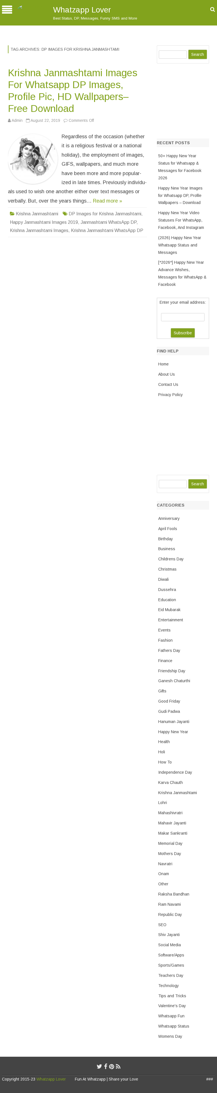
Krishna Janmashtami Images (39, 230)
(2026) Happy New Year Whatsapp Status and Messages (179, 245)
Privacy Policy (170, 394)
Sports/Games (171, 965)
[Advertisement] (187, 99)
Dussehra (167, 589)
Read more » (107, 201)
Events (164, 630)
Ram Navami (169, 904)
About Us (166, 374)
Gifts (162, 691)
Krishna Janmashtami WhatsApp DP (107, 230)
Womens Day (170, 1036)
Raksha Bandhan (173, 894)
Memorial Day (170, 843)
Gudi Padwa (169, 711)
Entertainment (170, 620)
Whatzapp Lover (82, 9)
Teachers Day (170, 975)
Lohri (162, 802)
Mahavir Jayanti (172, 823)
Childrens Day (171, 559)
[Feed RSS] (118, 1066)
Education (167, 599)
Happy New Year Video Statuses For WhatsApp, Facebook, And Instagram (181, 220)
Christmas (167, 569)
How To (165, 762)
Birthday (165, 539)
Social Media (169, 945)
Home (163, 364)
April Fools (167, 528)
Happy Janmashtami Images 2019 (44, 222)
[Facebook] (105, 1066)
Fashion (165, 640)
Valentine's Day (172, 1005)
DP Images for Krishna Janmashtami (105, 213)
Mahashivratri (170, 813)
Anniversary (169, 518)
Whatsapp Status (173, 1026)
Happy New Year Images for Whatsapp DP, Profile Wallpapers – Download (180, 195)
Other (163, 884)
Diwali (163, 579)
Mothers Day (169, 853)
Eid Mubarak (169, 609)
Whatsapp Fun (171, 1016)
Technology (168, 985)
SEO (162, 924)
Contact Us (168, 384)
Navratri (165, 864)
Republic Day (170, 914)
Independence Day (175, 772)
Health (164, 741)
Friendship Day (171, 671)
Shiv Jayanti (169, 934)
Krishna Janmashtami (37, 213)
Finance (165, 660)
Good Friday (169, 701)
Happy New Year (173, 732)
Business (166, 548)
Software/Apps (171, 955)
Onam (163, 873)
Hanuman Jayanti (173, 721)
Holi (161, 752)
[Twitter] (99, 1066)
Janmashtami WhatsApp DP (108, 222)
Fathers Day (169, 650)
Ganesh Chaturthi (174, 681)
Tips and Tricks (172, 996)
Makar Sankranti (172, 833)
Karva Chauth (170, 782)
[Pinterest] (111, 1066)
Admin (17, 120)
